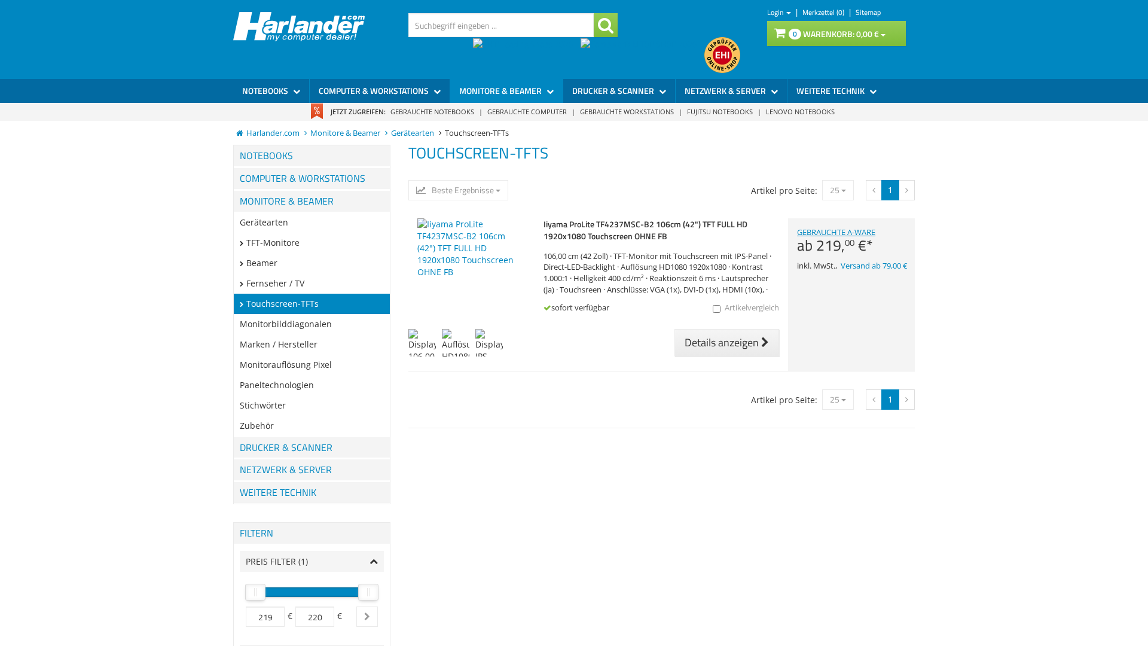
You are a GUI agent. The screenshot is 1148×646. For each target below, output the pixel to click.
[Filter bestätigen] (367, 617)
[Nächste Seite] (874, 190)
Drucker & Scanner (614, 90)
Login (776, 12)
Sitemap (868, 12)
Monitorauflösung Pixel (286, 364)
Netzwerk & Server (726, 90)
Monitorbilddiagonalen (286, 324)
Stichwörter (263, 405)
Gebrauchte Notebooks (432, 111)
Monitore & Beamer (501, 90)
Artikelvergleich (752, 308)
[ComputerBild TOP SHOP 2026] (642, 55)
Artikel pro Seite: (784, 190)
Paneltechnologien (277, 385)
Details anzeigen (723, 342)
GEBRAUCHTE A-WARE (836, 240)
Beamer (261, 263)
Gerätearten (264, 222)
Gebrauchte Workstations (627, 111)
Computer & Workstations (374, 90)
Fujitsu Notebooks (720, 111)
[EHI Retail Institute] (722, 55)
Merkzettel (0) (824, 12)
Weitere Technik (831, 90)
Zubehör (257, 425)
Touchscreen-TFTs (282, 303)
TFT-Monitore (273, 242)
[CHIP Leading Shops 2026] (527, 55)
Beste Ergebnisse (463, 190)
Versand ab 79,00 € (874, 266)
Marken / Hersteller (278, 344)
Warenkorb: (836, 34)
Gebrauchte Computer (527, 111)
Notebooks (266, 90)
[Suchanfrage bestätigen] (606, 25)
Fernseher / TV (275, 283)
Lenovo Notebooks (800, 111)
